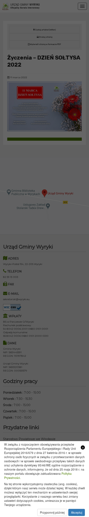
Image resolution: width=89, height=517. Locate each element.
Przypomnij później (52, 512)
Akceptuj (76, 512)
